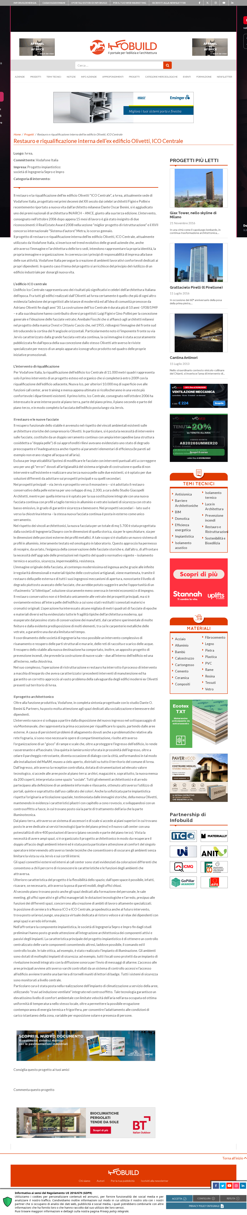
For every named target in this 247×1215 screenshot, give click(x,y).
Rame (209, 670)
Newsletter (224, 76)
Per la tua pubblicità (122, 1180)
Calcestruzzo (184, 658)
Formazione (203, 76)
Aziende (20, 76)
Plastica (211, 657)
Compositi (182, 684)
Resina (210, 676)
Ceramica (182, 678)
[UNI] (183, 851)
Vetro (209, 689)
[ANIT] (214, 851)
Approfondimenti (113, 76)
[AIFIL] (214, 882)
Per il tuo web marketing (129, 2)
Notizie (71, 76)
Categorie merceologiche (161, 76)
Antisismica (183, 494)
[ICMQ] (183, 866)
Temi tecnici (54, 76)
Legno (209, 644)
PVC (208, 663)
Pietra (209, 650)
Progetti (134, 76)
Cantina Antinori (184, 358)
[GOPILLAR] (183, 882)
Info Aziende (89, 76)
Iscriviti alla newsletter (169, 2)
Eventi (187, 76)
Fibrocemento (215, 637)
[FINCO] (214, 866)
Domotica (182, 519)
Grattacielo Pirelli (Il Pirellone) (196, 287)
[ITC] (183, 836)
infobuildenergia (25, 2)
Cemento (182, 671)
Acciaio (180, 639)
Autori (100, 1180)
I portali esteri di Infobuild (89, 2)
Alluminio (182, 645)
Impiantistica (184, 536)
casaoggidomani (53, 2)
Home (17, 134)
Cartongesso (184, 665)
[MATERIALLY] (214, 836)
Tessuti (210, 683)
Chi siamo (84, 1180)
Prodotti (35, 76)
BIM (178, 512)
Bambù (180, 652)
